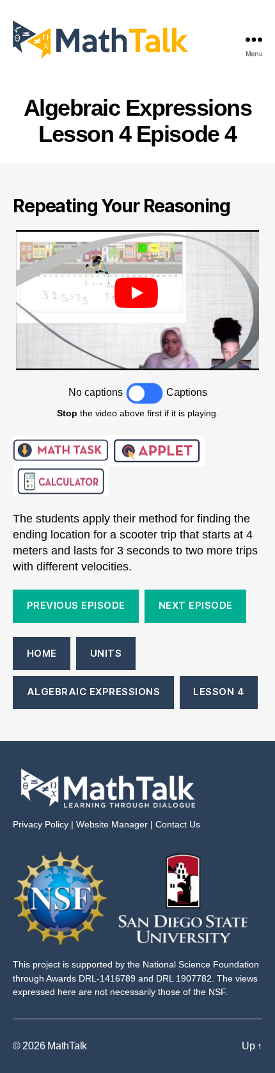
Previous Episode (76, 605)
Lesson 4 (218, 691)
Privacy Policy (40, 824)
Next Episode (196, 605)
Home (42, 653)
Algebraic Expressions (94, 691)
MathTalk (67, 1045)
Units (106, 653)
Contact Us (177, 824)
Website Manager (112, 824)
